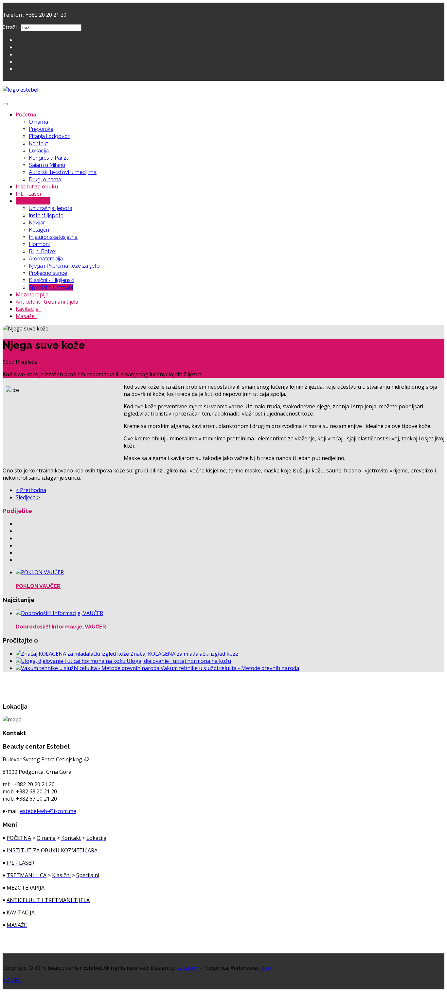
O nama (38, 122)
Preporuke (41, 129)
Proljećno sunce (48, 273)
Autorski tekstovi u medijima (63, 172)
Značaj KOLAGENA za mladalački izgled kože (184, 653)
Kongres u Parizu (49, 158)
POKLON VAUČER (38, 586)
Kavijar (37, 223)
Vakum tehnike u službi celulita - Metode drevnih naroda (230, 668)
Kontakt (38, 143)
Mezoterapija (33, 294)
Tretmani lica (32, 200)
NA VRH (12, 980)
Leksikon (188, 967)
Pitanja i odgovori (49, 136)
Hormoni (39, 244)
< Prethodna (31, 490)
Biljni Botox (42, 251)
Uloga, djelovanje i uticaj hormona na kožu (179, 660)
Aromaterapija (46, 259)
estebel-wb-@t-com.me (48, 811)
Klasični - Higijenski (51, 280)
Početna (26, 114)
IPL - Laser (29, 193)
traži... (13, 27)
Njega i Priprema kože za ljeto (64, 266)
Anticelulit (47, 301)
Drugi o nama (45, 179)
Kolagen (39, 230)
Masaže (26, 316)
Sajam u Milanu (47, 165)
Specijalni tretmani (51, 287)
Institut (37, 186)
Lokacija (39, 151)
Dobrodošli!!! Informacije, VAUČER (61, 627)
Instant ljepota (46, 215)
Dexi (265, 967)
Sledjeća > (28, 497)
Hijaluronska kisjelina (53, 237)
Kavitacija (28, 308)
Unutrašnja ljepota (50, 208)
